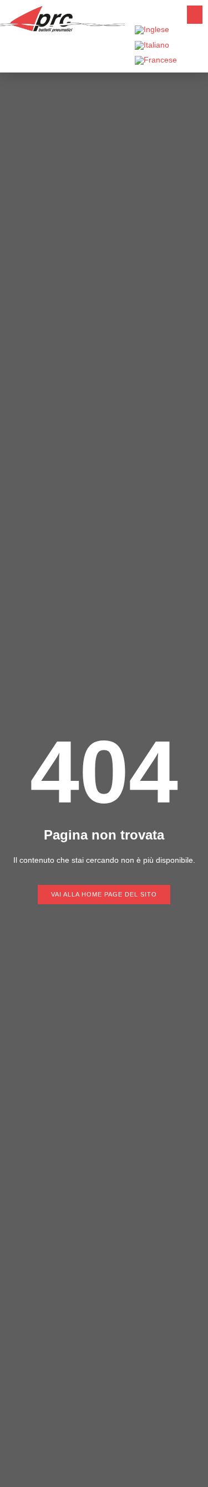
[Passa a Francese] (155, 60)
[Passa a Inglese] (152, 30)
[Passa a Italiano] (152, 45)
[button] (194, 15)
